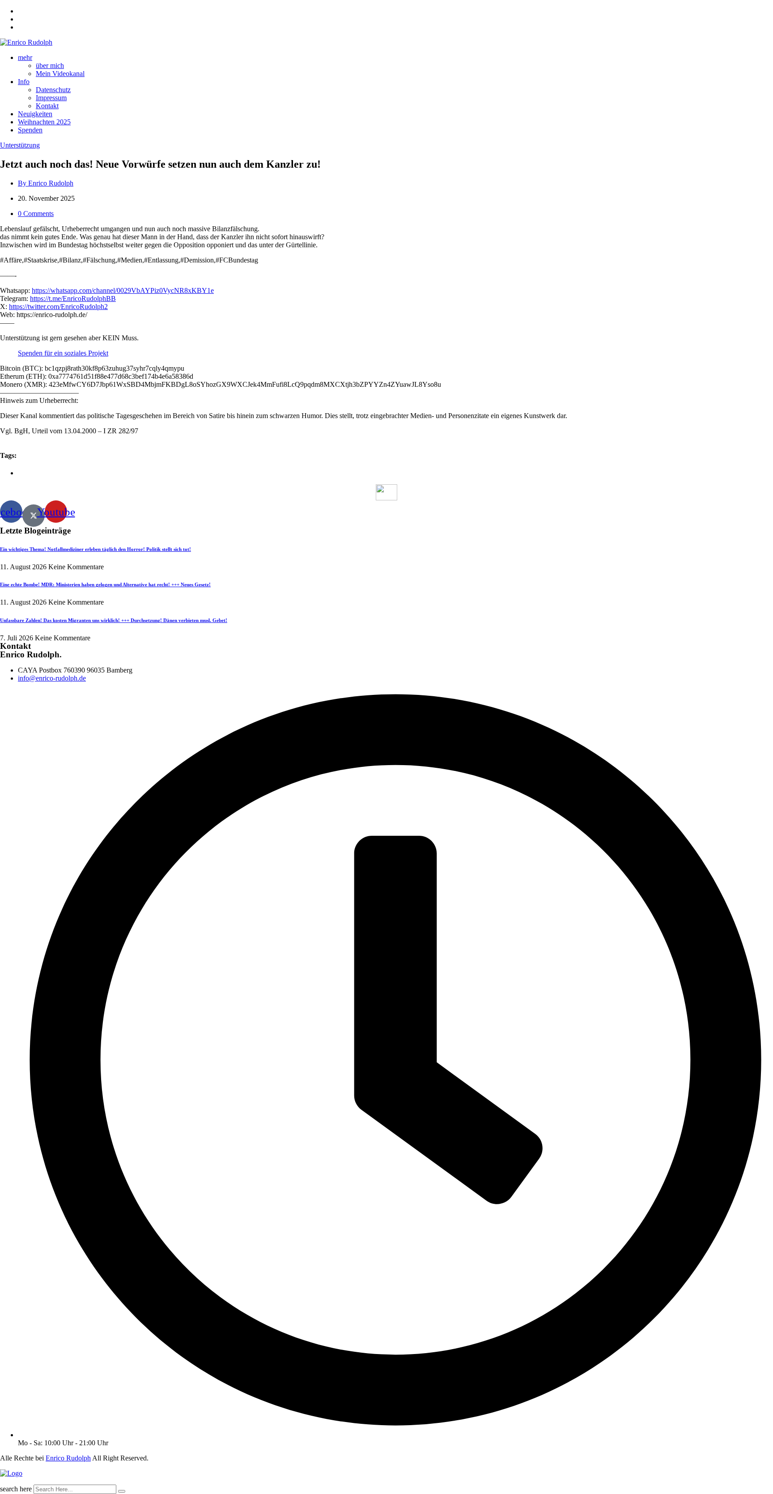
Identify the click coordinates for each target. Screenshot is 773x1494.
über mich (50, 65)
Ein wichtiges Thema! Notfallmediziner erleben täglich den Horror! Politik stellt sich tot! (95, 549)
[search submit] (121, 1491)
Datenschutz (53, 89)
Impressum (51, 98)
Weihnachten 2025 (44, 122)
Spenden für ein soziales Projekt (63, 353)
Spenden (30, 130)
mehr (25, 57)
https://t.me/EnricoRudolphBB (73, 298)
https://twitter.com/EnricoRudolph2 (58, 306)
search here (16, 1489)
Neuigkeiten (35, 114)
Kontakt (47, 106)
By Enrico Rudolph (45, 183)
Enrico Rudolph (68, 1458)
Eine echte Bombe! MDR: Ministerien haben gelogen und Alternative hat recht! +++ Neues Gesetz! (105, 584)
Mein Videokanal (60, 73)
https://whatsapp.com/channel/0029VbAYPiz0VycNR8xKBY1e (123, 290)
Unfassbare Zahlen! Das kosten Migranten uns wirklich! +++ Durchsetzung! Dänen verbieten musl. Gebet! (113, 620)
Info (24, 81)
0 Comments (36, 213)
